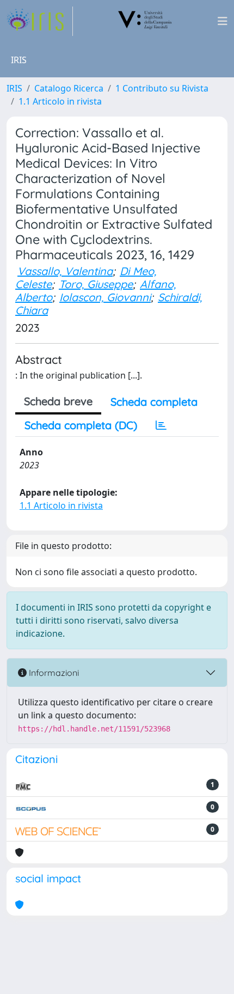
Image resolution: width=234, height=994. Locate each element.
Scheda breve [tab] (58, 401)
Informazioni (53, 672)
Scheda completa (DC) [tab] (80, 425)
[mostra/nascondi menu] (222, 21)
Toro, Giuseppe (96, 284)
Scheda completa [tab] (154, 401)
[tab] (161, 425)
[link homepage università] (145, 21)
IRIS (14, 88)
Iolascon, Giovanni (105, 297)
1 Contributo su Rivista (161, 88)
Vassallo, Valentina (65, 271)
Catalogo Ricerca (68, 88)
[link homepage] (40, 21)
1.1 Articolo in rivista (60, 101)
